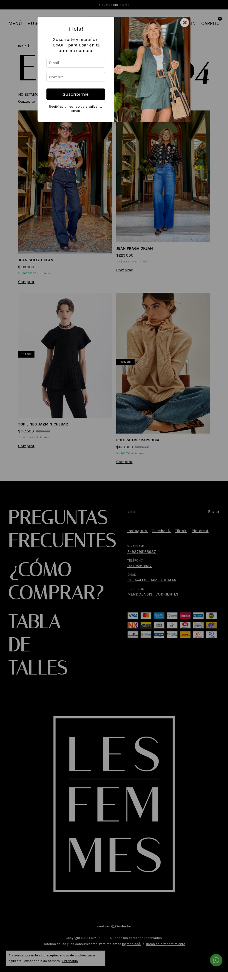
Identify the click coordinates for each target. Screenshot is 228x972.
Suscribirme (76, 94)
